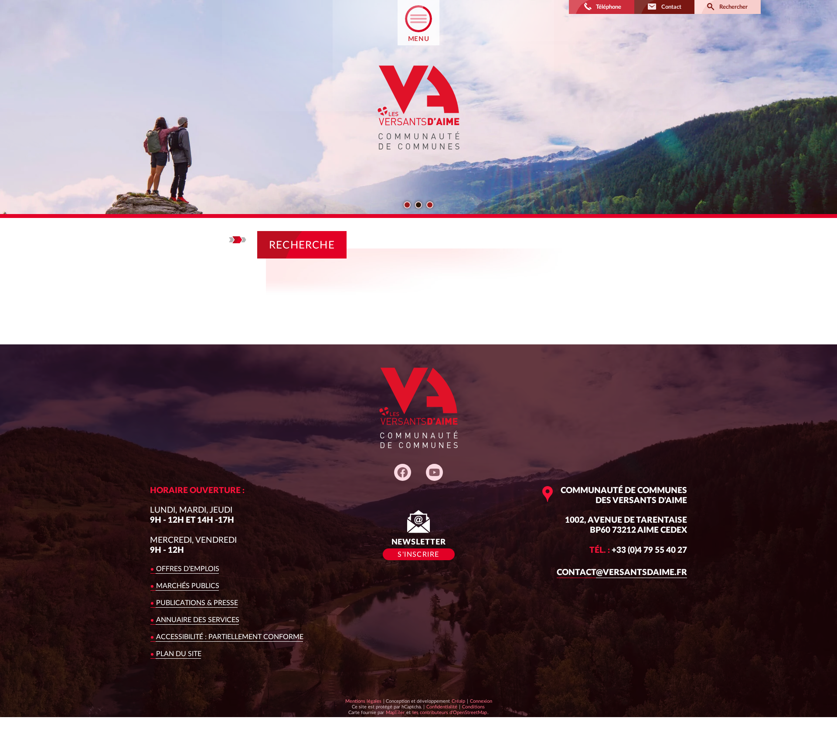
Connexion (481, 701)
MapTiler (395, 712)
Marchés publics (187, 585)
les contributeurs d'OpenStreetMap (449, 712)
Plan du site (178, 653)
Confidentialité (441, 706)
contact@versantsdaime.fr (622, 572)
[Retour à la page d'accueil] (418, 157)
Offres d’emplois (187, 568)
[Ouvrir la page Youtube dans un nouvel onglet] (434, 472)
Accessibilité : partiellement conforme (229, 636)
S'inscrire (418, 554)
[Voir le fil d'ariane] (237, 239)
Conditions (473, 706)
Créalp (458, 701)
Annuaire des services (197, 619)
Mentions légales (363, 701)
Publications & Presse (197, 602)
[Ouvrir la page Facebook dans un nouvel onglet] (402, 472)
